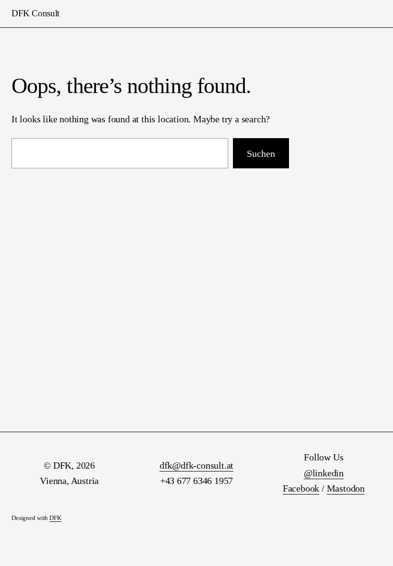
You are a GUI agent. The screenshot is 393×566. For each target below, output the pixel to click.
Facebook (301, 488)
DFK (55, 518)
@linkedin (324, 473)
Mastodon (346, 488)
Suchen (261, 153)
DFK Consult (35, 13)
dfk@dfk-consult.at (196, 465)
